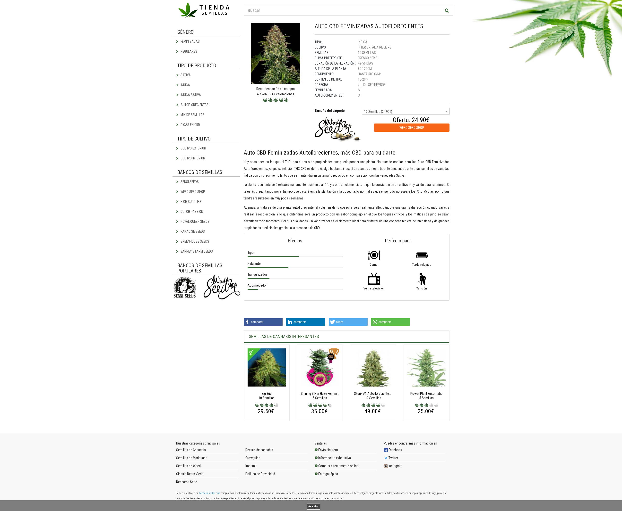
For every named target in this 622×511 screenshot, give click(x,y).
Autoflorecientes (194, 105)
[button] (263, 322)
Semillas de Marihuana (191, 458)
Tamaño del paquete (330, 111)
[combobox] (405, 111)
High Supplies (190, 202)
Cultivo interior (192, 158)
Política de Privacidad (260, 474)
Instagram (395, 466)
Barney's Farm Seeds (196, 251)
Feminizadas (190, 41)
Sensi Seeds (189, 182)
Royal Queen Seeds (194, 221)
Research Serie (186, 482)
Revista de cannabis (259, 450)
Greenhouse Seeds (194, 241)
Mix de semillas (192, 115)
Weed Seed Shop (192, 192)
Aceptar (313, 506)
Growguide (252, 458)
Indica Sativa (190, 95)
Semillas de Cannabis (191, 450)
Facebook (395, 450)
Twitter (393, 458)
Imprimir (251, 466)
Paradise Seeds (192, 231)
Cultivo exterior (193, 148)
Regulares (188, 51)
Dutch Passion (191, 212)
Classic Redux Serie (189, 474)
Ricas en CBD (190, 125)
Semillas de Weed (188, 466)
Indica (185, 85)
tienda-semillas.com (209, 493)
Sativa (185, 75)
